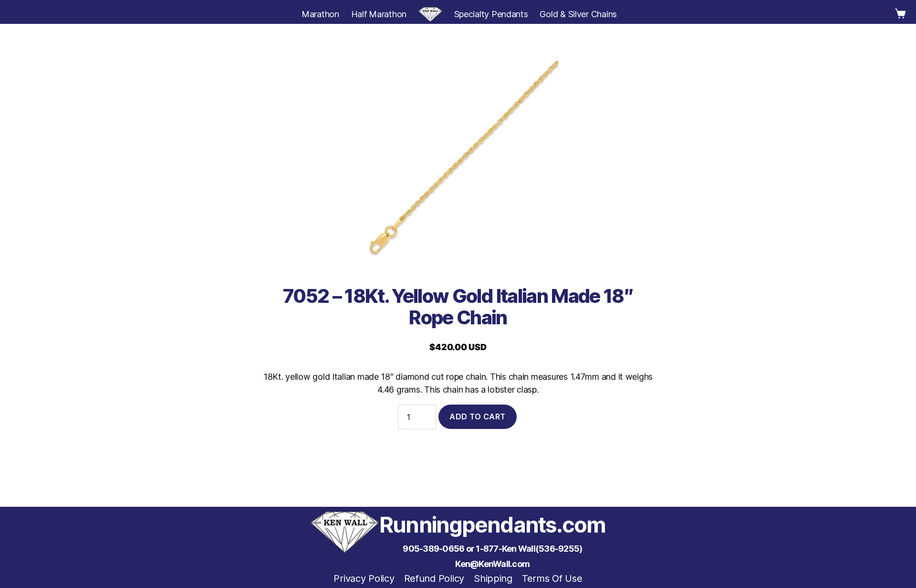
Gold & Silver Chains (578, 14)
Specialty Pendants (491, 14)
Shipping (493, 578)
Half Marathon (379, 14)
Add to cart (477, 416)
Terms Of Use (552, 578)
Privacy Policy (363, 578)
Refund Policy (434, 578)
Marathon (320, 14)
